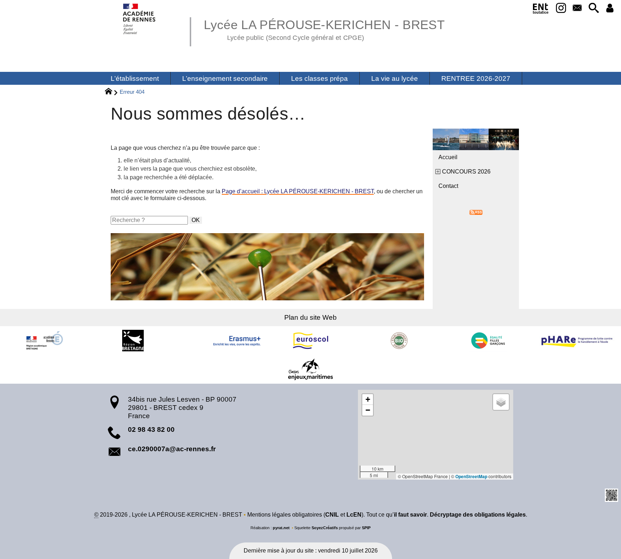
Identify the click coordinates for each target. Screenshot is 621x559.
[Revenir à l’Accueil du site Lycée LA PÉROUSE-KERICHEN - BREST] (139, 19)
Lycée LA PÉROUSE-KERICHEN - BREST (324, 29)
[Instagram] (561, 8)
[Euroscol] (310, 340)
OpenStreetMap (471, 476)
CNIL (332, 515)
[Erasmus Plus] (221, 340)
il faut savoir (410, 515)
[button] (593, 8)
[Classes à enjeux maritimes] (310, 369)
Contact (448, 186)
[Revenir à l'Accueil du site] (111, 92)
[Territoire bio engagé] (399, 340)
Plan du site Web (310, 317)
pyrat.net (281, 528)
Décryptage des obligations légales (478, 515)
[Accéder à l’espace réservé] (610, 8)
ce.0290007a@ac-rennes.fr (172, 449)
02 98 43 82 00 (151, 429)
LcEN (354, 515)
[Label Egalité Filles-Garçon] (488, 340)
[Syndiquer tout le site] (476, 212)
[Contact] (577, 8)
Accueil (447, 157)
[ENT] (541, 9)
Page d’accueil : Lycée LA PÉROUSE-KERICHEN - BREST (298, 191)
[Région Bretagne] (132, 340)
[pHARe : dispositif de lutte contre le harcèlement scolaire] (576, 340)
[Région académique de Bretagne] (44, 340)
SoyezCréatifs (325, 528)
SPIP (366, 528)
